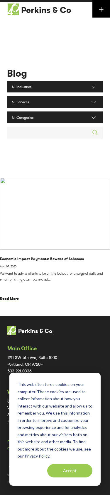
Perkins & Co (46, 10)
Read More (9, 298)
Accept (70, 470)
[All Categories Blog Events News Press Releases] (55, 117)
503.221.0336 (19, 371)
